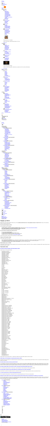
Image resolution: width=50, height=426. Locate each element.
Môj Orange (4, 118)
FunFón (6, 22)
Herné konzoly (7, 90)
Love (2, 167)
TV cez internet (7, 53)
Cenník (4, 392)
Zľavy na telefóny (7, 79)
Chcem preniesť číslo (7, 14)
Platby (6, 96)
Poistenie (6, 99)
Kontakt (4, 5)
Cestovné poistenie (7, 27)
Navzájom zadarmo (7, 31)
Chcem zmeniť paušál (7, 15)
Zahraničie (6, 24)
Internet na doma (7, 46)
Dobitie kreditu (5, 387)
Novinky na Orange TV (8, 161)
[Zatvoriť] (7, 116)
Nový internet (6, 59)
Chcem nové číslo (7, 13)
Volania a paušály (4, 9)
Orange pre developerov (6, 403)
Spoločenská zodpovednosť (8, 109)
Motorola (6, 74)
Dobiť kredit (6, 23)
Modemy (6, 91)
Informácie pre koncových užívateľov (6, 421)
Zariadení (6, 100)
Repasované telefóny (7, 174)
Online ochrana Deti (7, 107)
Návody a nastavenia (6, 393)
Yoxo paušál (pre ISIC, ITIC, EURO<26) (8, 16)
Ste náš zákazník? (7, 29)
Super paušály (7, 11)
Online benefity (5, 4)
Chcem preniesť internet (8, 49)
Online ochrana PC (7, 106)
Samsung (6, 72)
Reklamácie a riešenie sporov (7, 394)
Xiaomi (6, 172)
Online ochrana (5, 200)
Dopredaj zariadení (7, 80)
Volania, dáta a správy (4, 217)
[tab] (25, 248)
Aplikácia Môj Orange (8, 192)
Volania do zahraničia (7, 26)
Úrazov (6, 102)
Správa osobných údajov (5, 420)
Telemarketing (5, 396)
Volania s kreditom (7, 20)
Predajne (4, 386)
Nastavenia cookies (4, 419)
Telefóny (6, 71)
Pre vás (3, 122)
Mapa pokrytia (5, 391)
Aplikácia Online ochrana (8, 202)
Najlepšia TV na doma (8, 51)
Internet (6, 44)
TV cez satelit (6, 52)
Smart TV (6, 88)
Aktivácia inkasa (7, 194)
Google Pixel (6, 75)
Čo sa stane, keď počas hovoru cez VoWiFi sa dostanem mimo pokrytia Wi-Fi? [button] (10, 372)
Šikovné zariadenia (7, 86)
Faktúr (6, 101)
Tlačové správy (5, 400)
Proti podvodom (7, 204)
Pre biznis (3, 1)
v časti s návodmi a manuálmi (16, 234)
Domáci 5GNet (7, 47)
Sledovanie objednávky (6, 382)
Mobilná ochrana (7, 104)
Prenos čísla (4, 381)
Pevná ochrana (7, 105)
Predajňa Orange (7, 97)
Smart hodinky (7, 184)
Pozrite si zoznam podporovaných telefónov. (31, 227)
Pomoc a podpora (4, 216)
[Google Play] (3, 417)
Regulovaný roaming (7, 144)
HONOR (6, 73)
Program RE (6, 111)
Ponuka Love (6, 56)
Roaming (6, 25)
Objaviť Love (5, 42)
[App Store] (8, 417)
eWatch (6, 34)
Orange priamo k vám (7, 98)
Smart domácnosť (7, 87)
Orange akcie (6, 77)
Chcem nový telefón (7, 146)
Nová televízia (7, 166)
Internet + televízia (7, 55)
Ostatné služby (7, 32)
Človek (4, 3)
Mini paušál (6, 19)
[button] (10, 248)
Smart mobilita (7, 89)
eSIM (5, 33)
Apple (6, 83)
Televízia (4, 158)
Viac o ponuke (5, 68)
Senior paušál (6, 18)
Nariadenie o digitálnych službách (7, 397)
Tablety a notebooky (7, 81)
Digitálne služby (7, 95)
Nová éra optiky (7, 48)
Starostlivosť (6, 93)
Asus (5, 84)
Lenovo (6, 82)
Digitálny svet (6, 110)
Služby (3, 189)
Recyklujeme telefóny (7, 112)
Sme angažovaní (7, 206)
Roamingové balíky (7, 142)
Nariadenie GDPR (5, 395)
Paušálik (6, 17)
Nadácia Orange (5, 402)
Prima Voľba (6, 21)
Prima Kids (6, 138)
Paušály (6, 10)
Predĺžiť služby (7, 30)
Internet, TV (3, 43)
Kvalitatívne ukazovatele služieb (7, 398)
